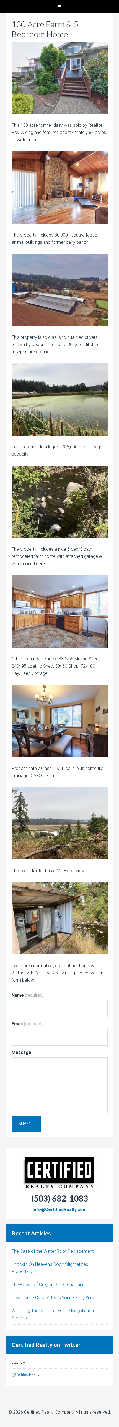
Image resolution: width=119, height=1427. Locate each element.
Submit (26, 1124)
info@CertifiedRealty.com (60, 1209)
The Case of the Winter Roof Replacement (53, 1251)
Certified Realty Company (48, 1412)
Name (28, 995)
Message (21, 1052)
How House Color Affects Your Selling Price (53, 1297)
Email (27, 1023)
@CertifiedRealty (26, 1374)
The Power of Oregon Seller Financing (48, 1284)
